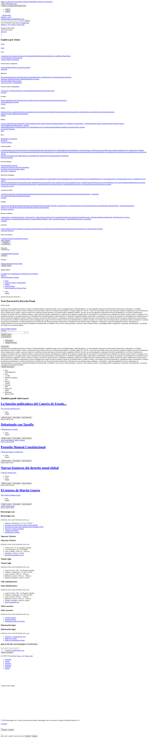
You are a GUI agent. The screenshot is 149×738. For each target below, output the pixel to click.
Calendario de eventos (8, 274)
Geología (20, 67)
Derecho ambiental (57, 150)
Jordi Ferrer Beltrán (7, 440)
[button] (6, 15)
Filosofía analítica (45, 206)
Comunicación (47, 2)
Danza (29, 56)
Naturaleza (63, 100)
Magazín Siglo (19, 274)
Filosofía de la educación (101, 182)
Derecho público (17, 156)
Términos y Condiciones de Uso (15, 637)
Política (8, 165)
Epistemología (20, 206)
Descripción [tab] (9, 340)
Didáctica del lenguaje (34, 179)
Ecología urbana (38, 100)
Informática (4, 81)
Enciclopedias (15, 238)
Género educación (37, 112)
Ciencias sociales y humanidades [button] (11, 83)
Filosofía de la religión (68, 206)
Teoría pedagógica (95, 184)
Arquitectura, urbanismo (24, 217)
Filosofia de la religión (28, 127)
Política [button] (3, 115)
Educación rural (53, 182)
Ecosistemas (47, 100)
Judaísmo (54, 127)
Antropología (41, 91)
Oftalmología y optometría (90, 194)
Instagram (8, 665)
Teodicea (43, 207)
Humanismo (19, 207)
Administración (32, 91)
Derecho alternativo (45, 150)
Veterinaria (26, 196)
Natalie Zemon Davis (7, 506)
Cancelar (4, 730)
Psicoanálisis (5, 125)
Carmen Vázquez (19, 440)
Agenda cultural (6, 265)
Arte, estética (36, 217)
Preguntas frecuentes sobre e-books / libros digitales (21, 525)
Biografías (4, 140)
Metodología (17, 114)
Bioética (3, 139)
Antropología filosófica (8, 206)
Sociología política (112, 123)
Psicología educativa (48, 184)
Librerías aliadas (17, 263)
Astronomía (4, 67)
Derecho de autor (126, 150)
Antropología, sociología (9, 217)
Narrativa (50, 229)
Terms (27, 656)
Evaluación (89, 182)
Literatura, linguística (30, 219)
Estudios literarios (97, 229)
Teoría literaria (77, 229)
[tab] (74, 346)
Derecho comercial (100, 150)
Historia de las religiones (43, 127)
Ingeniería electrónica (64, 77)
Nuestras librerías (6, 263)
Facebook (8, 659)
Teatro (65, 56)
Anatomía (4, 194)
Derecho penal (136, 152)
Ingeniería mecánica (33, 79)
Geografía (15, 102)
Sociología (111, 112)
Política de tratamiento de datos (15, 640)
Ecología (80, 217)
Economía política (29, 123)
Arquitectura (5, 56)
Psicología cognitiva (35, 184)
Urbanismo (11, 129)
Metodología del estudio (137, 182)
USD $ (8, 9)
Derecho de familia (138, 150)
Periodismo (24, 114)
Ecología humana (16, 100)
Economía (4, 102)
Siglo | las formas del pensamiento (12, 2)
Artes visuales (55, 217)
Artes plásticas (13, 56)
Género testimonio (102, 112)
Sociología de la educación (80, 184)
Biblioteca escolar (6, 179)
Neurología (63, 194)
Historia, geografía (11, 219)
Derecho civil (89, 150)
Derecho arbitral (68, 150)
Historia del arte (53, 56)
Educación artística (60, 179)
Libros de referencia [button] (7, 230)
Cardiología (11, 194)
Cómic (3, 58)
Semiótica (37, 207)
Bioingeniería (5, 77)
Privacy (19, 656)
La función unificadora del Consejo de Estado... (34, 404)
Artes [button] (2, 48)
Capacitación (16, 179)
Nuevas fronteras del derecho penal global (30, 468)
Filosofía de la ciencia (123, 217)
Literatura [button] (4, 221)
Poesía (10, 184)
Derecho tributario (50, 156)
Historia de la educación (117, 182)
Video (68, 56)
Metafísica (30, 207)
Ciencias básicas (45, 217)
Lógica (25, 207)
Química (19, 81)
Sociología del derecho (8, 169)
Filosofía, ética (111, 217)
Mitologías (60, 127)
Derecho (3, 112)
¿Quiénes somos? (10, 618)
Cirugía (17, 194)
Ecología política (27, 100)
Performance (9, 58)
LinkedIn (8, 667)
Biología (11, 67)
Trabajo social (22, 91)
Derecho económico (55, 152)
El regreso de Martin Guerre (20, 490)
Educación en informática (116, 179)
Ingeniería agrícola (15, 77)
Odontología (78, 194)
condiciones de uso (18, 650)
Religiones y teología (22, 125)
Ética (47, 207)
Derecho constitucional (113, 150)
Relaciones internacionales (97, 123)
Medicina (40, 219)
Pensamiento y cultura (64, 219)
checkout (4, 32)
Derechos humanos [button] (7, 157)
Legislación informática (21, 167)
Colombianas (5, 253)
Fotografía (44, 56)
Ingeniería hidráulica (7, 79)
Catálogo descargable (12, 530)
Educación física (19, 182)
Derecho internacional (82, 152)
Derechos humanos (17, 123)
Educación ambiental (47, 179)
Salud (70, 184)
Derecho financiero (68, 152)
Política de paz (64, 123)
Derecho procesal (6, 156)
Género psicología (90, 112)
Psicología (12, 125)
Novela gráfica (86, 229)
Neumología (56, 194)
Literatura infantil (30, 229)
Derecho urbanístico (62, 156)
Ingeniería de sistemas (51, 77)
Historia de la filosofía (8, 207)
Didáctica (23, 179)
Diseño (34, 56)
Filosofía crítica (56, 206)
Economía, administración (91, 217)
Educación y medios (79, 182)
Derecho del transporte (16, 150)
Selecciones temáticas (31, 274)
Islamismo (4, 127)
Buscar (27, 21)
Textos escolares (106, 184)
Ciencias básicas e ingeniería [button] (10, 60)
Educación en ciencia (101, 179)
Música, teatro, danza (50, 219)
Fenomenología (35, 206)
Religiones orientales (14, 127)
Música (60, 56)
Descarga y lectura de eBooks (14, 529)
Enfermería (22, 194)
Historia (3, 114)
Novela (55, 229)
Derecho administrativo (31, 150)
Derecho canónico (79, 150)
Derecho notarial (126, 152)
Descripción (5, 346)
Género (3, 219)
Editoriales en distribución (6, 243)
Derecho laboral (94, 152)
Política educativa (17, 184)
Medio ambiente (6, 100)
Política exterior (74, 123)
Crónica (12, 229)
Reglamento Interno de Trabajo (15, 621)
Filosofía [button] (3, 198)
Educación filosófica (7, 182)
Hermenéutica (129, 206)
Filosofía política (40, 123)
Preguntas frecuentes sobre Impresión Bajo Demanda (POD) (24, 527)
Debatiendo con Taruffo (17, 424)
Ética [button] (2, 131)
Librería (40, 2)
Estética (38, 56)
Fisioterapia (48, 194)
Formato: (4, 330)
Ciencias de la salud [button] (7, 186)
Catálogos (21, 56)
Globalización (49, 123)
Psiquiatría (16, 196)
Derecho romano (39, 156)
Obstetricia (70, 194)
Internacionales (14, 253)
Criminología (5, 150)
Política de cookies (11, 638)
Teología (71, 127)
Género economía (26, 112)
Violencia (121, 123)
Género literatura (69, 112)
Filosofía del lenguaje (95, 206)
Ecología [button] (3, 92)
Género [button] (3, 104)
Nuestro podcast (3, 276)
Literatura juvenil (41, 229)
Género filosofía (48, 112)
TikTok (7, 668)
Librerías (4, 255)
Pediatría (10, 196)
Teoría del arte (17, 58)
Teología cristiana (79, 127)
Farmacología (40, 194)
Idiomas (127, 182)
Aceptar (11, 730)
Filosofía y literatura (119, 206)
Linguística (9, 114)
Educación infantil (30, 182)
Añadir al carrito (6, 335)
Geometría (26, 67)
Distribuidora (33, 2)
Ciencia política (6, 123)
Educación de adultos (87, 179)
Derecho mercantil (105, 152)
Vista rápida (16, 417)
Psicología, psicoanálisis (83, 219)
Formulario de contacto (12, 532)
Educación (103, 217)
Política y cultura (84, 123)
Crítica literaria (5, 229)
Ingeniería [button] (4, 69)
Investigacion (55, 100)
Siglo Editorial (5, 240)
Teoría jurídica (20, 169)
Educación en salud (130, 179)
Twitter (7, 661)
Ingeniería (20, 219)
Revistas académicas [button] (7, 209)
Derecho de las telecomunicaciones (24, 152)
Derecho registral (28, 156)
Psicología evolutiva (61, 184)
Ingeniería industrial (20, 79)
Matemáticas (12, 81)
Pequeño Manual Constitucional (23, 447)
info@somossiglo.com (12, 602)
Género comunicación (13, 112)
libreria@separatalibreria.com (14, 555)
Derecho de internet (7, 152)
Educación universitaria (65, 182)
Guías (9, 238)
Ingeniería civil (39, 77)
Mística (65, 127)
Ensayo (22, 229)
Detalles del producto (8, 367)
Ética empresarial (11, 139)
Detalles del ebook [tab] (11, 343)
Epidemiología (31, 194)
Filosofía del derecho (7, 167)
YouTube (8, 663)
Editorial (26, 2)
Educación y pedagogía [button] (8, 171)
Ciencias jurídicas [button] (6, 142)
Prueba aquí (25, 23)
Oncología (4, 196)
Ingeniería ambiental (27, 77)
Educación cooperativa (73, 179)
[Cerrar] (1, 728)
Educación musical (42, 182)
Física (16, 67)
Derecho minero (116, 152)
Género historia (59, 112)
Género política (79, 112)
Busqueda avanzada (12, 277)
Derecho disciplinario (42, 152)
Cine (25, 56)
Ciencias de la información (9, 91)
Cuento (17, 229)
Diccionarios (24, 238)
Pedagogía (4, 184)
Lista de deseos (26, 417)
